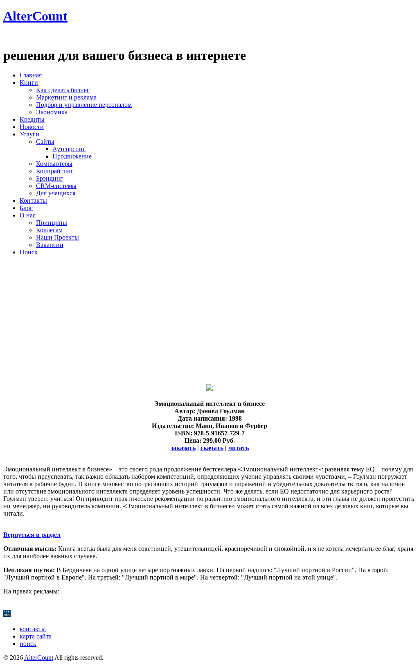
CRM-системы (56, 185)
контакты (33, 628)
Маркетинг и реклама (66, 97)
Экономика (52, 112)
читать (238, 447)
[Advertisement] (209, 320)
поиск (28, 643)
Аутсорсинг (69, 148)
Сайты (45, 141)
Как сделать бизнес (63, 89)
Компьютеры (54, 163)
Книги (29, 82)
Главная (31, 75)
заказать (183, 447)
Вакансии (49, 244)
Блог (26, 207)
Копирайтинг (55, 171)
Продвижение (72, 156)
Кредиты (32, 119)
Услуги (29, 134)
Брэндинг (49, 178)
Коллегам (49, 229)
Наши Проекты (57, 237)
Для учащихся (55, 193)
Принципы (51, 222)
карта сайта (36, 636)
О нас (28, 215)
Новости (32, 126)
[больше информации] (209, 388)
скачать (211, 447)
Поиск (29, 252)
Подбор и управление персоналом (84, 104)
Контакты (33, 200)
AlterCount (35, 16)
